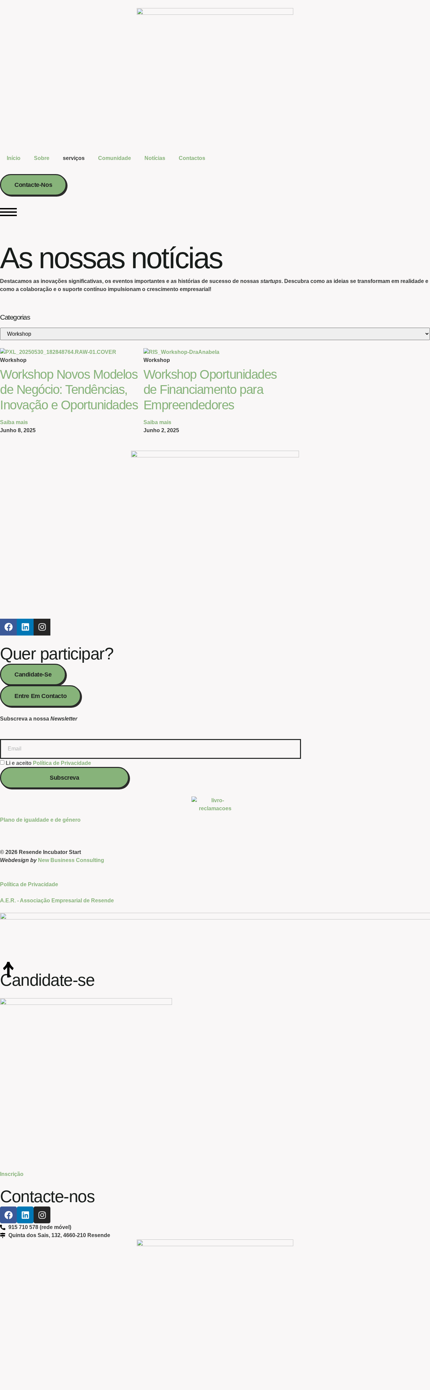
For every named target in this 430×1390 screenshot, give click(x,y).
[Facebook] (8, 627)
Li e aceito (48, 763)
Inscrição (12, 1174)
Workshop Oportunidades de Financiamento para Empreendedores (210, 389)
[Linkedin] (25, 627)
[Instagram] (42, 627)
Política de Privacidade (62, 763)
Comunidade (114, 158)
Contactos (192, 158)
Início (13, 158)
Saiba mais (14, 422)
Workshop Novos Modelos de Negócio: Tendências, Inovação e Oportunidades (69, 389)
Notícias (154, 158)
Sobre (41, 158)
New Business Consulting (71, 860)
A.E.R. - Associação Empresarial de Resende (57, 900)
